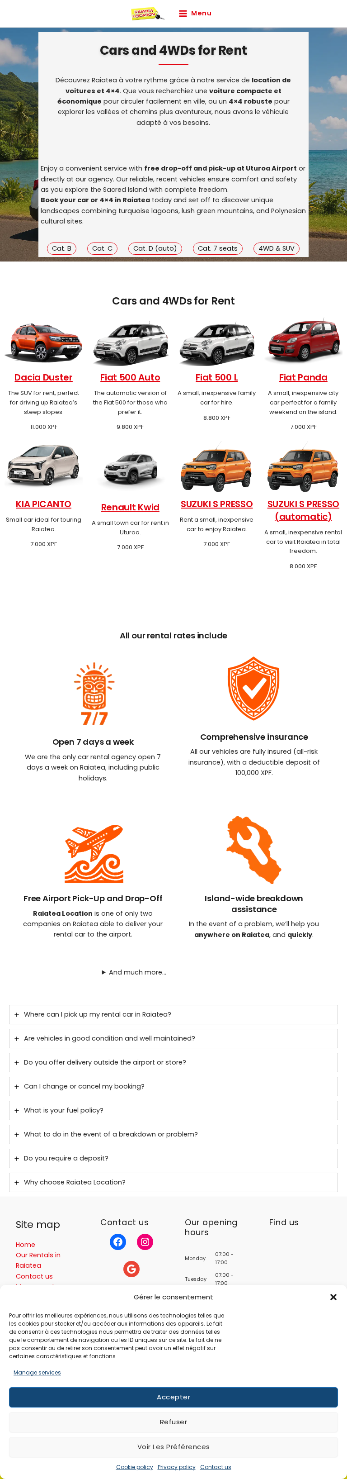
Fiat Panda (303, 377)
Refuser (174, 1422)
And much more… (137, 972)
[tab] (173, 1014)
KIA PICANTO (43, 504)
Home (25, 1244)
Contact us (215, 1467)
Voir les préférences (173, 1446)
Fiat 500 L (217, 377)
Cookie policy (134, 1467)
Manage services (37, 1372)
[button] (333, 1297)
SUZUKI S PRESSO (217, 504)
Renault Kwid (130, 507)
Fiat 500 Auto (130, 377)
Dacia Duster (43, 377)
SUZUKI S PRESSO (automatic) (303, 510)
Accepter (173, 1397)
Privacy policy (177, 1467)
